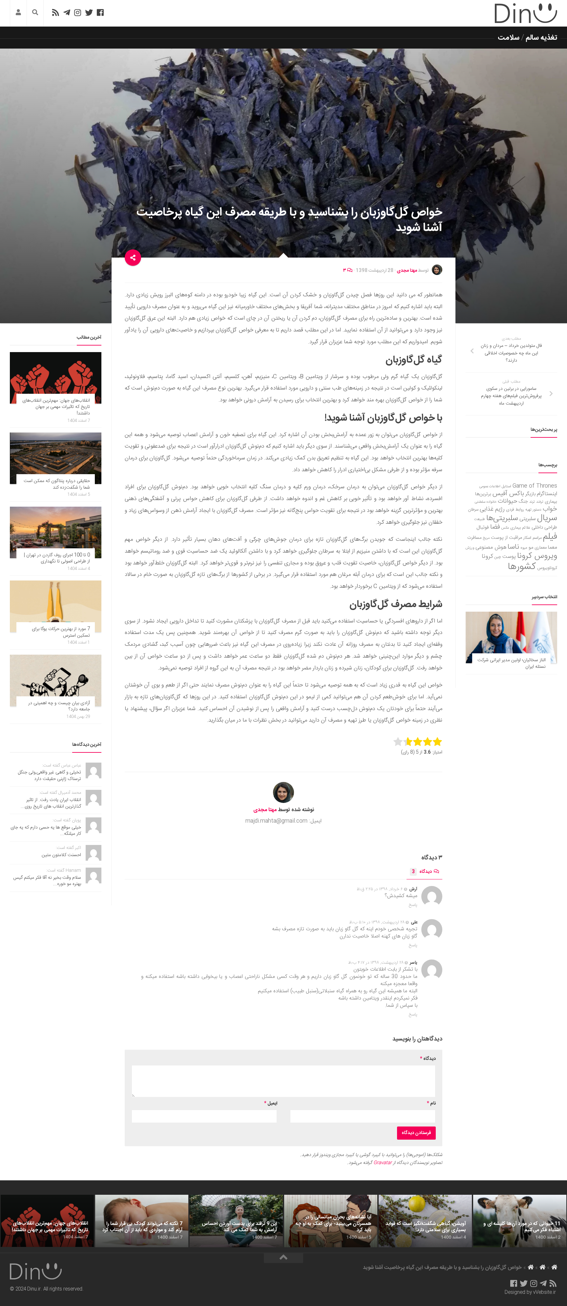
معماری (541, 547)
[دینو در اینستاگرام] (77, 12)
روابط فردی (515, 509)
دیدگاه (422, 872)
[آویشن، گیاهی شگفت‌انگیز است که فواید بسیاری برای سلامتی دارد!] (425, 1221)
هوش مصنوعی (490, 547)
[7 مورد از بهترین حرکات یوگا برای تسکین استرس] (55, 606)
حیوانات (507, 501)
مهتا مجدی (407, 271)
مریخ (486, 538)
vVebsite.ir (544, 1292)
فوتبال (482, 527)
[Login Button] (18, 13)
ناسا (513, 547)
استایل (506, 486)
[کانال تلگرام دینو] (66, 12)
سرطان (473, 509)
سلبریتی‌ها (502, 518)
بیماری (551, 502)
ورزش (470, 548)
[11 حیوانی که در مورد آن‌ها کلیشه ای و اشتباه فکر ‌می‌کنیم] (519, 1221)
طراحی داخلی (544, 527)
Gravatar (382, 1163)
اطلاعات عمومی (489, 486)
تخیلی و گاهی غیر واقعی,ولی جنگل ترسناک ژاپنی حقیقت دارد (49, 776)
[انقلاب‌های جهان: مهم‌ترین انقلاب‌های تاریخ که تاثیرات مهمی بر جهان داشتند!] (55, 378)
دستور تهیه (533, 510)
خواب (550, 509)
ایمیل (270, 1103)
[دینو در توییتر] (89, 12)
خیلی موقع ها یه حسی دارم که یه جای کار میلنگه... (45, 831)
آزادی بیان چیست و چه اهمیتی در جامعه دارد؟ (59, 706)
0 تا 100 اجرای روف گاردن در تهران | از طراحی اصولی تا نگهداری (57, 558)
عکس (505, 528)
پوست (509, 557)
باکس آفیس (508, 493)
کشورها (522, 567)
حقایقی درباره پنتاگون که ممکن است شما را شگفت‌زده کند (57, 484)
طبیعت (479, 519)
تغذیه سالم (541, 38)
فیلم (550, 536)
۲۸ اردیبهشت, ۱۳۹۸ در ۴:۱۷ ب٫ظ (376, 962)
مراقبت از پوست (506, 538)
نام (431, 1103)
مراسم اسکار (532, 538)
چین (497, 557)
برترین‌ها (483, 494)
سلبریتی (527, 519)
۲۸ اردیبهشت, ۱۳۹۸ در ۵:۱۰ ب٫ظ (377, 922)
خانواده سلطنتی (485, 502)
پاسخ (413, 905)
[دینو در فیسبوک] (100, 12)
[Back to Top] (283, 1258)
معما (552, 547)
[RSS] (55, 12)
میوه (523, 548)
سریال (547, 518)
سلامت (508, 38)
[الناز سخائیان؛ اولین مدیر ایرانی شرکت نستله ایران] (511, 637)
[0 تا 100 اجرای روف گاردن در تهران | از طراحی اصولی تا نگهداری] (55, 532)
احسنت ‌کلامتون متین (61, 855)
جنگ (523, 502)
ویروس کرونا (537, 556)
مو (531, 547)
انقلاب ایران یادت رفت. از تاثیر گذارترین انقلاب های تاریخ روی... (51, 803)
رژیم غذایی (492, 509)
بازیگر (530, 494)
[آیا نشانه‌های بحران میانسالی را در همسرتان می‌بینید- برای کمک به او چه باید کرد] (330, 1221)
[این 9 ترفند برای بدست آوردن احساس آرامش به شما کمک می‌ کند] (236, 1221)
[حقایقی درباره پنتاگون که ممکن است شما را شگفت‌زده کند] (55, 458)
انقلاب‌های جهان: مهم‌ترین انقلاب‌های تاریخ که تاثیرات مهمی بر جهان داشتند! (56, 407)
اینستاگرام (547, 494)
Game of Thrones (535, 486)
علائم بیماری (520, 527)
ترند (532, 502)
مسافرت (474, 538)
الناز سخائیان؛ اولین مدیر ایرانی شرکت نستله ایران (511, 663)
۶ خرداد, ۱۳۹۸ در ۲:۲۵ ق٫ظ (380, 889)
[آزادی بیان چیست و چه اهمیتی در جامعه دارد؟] (55, 680)
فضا (495, 527)
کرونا (487, 556)
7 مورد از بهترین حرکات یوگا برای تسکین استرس (61, 632)
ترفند (539, 502)
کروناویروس (547, 568)
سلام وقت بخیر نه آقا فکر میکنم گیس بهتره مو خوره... (47, 881)
